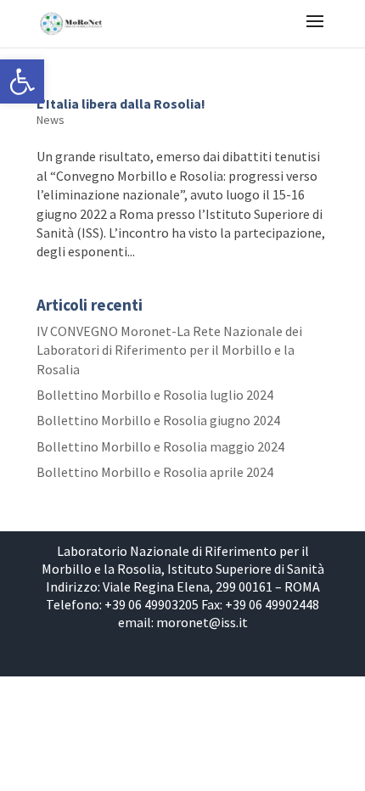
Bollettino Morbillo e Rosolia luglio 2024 (154, 394)
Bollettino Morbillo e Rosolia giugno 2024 (158, 420)
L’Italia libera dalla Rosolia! (120, 103)
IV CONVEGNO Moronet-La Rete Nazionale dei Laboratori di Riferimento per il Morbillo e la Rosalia (169, 350)
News (50, 119)
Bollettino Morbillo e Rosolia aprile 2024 (154, 471)
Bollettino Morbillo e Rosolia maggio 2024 (160, 446)
